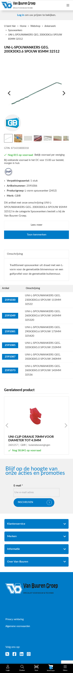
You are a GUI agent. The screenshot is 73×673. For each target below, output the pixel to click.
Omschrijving (15, 254)
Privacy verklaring (14, 619)
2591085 (10, 345)
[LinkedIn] (21, 654)
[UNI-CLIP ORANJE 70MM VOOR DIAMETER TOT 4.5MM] (36, 425)
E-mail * (18, 485)
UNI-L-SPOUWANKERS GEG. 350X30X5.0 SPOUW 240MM (43, 356)
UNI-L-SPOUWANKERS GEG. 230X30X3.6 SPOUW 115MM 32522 (43, 299)
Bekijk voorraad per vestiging (49, 155)
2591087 (10, 356)
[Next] (63, 93)
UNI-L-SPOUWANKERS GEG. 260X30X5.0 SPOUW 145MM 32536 (43, 370)
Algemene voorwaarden (17, 626)
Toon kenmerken (36, 234)
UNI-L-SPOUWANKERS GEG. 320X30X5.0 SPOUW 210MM (43, 345)
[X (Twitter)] (7, 654)
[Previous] (9, 93)
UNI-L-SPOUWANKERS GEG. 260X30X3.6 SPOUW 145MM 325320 (43, 315)
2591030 (10, 299)
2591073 (10, 370)
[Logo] (31, 588)
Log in (20, 15)
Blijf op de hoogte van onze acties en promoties (35, 471)
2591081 (10, 331)
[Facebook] (14, 654)
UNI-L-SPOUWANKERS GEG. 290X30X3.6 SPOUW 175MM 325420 (43, 331)
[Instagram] (29, 654)
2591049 (10, 315)
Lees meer (36, 224)
